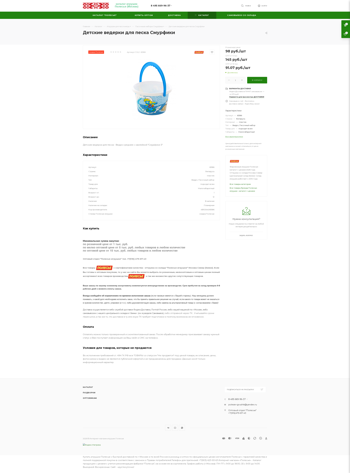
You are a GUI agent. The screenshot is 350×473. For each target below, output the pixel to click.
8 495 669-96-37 (160, 5)
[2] (113, 52)
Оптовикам (90, 398)
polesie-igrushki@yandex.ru (242, 404)
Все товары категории (240, 184)
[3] (115, 52)
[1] (111, 52)
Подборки (89, 392)
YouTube (175, 428)
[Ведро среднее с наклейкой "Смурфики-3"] (151, 89)
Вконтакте (168, 428)
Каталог (88, 387)
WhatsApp (182, 428)
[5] (120, 52)
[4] (118, 52)
